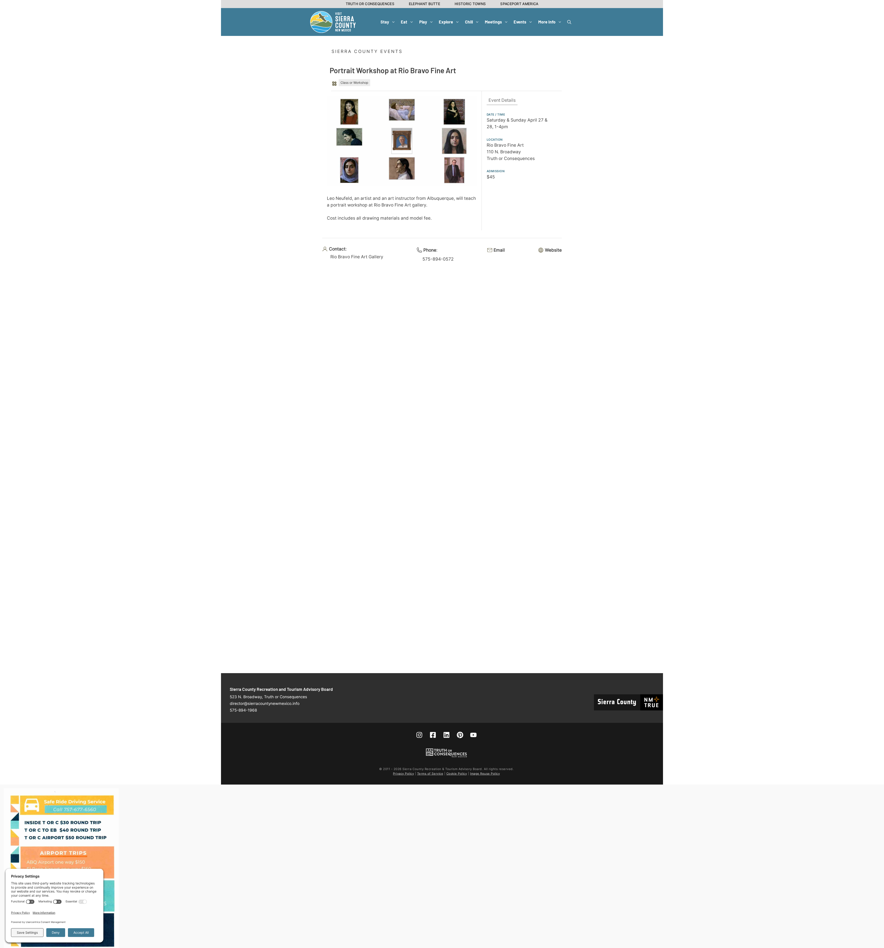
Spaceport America (519, 4)
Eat (404, 21)
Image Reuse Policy (485, 773)
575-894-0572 (438, 259)
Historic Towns (470, 4)
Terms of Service (430, 773)
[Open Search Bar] (569, 21)
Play (423, 21)
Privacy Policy (403, 773)
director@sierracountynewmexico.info (265, 703)
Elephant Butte (424, 4)
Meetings (493, 21)
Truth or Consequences (370, 4)
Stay (385, 21)
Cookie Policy (456, 773)
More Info (546, 21)
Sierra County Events (367, 51)
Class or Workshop (354, 82)
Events (520, 21)
